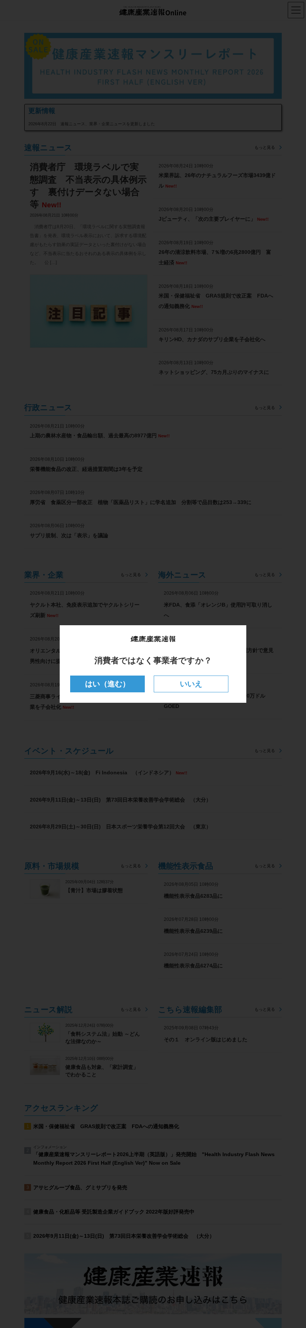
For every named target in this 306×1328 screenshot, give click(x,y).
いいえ (191, 684)
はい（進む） (107, 684)
